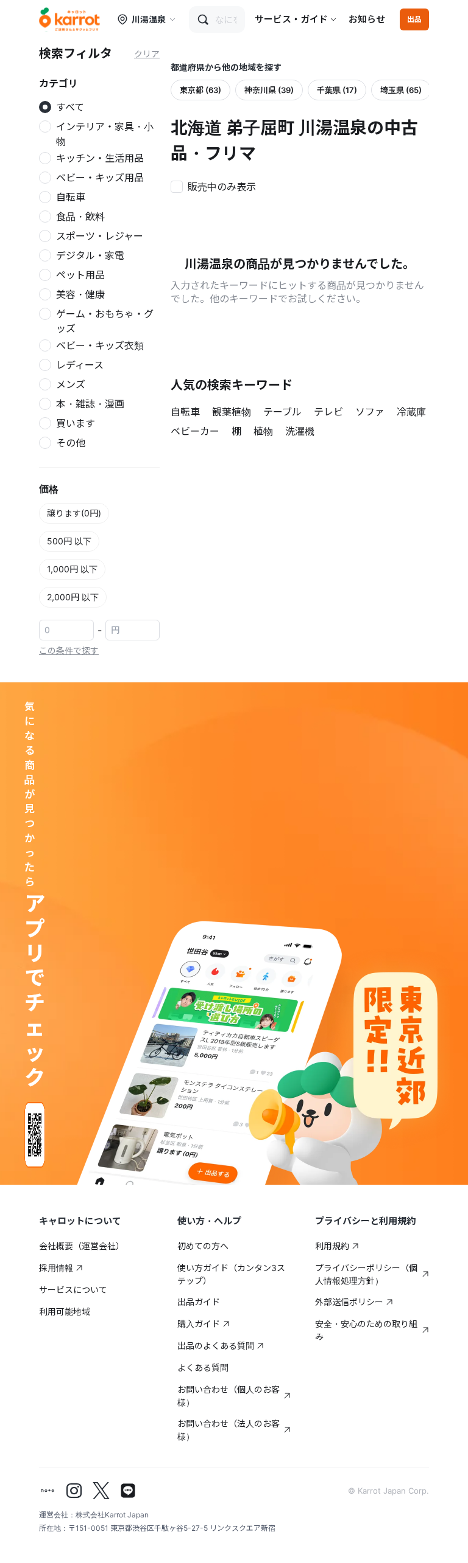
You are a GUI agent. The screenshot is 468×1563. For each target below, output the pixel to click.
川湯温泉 (149, 19)
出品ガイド (198, 1302)
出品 (414, 19)
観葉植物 (231, 412)
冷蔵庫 (411, 412)
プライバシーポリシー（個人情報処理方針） (366, 1274)
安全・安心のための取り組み (366, 1330)
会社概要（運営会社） (81, 1246)
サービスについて (73, 1289)
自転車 (185, 412)
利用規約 (332, 1246)
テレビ (328, 412)
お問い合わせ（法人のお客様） (228, 1429)
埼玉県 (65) (401, 90)
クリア (147, 54)
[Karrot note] (47, 1490)
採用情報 (56, 1268)
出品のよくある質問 (215, 1345)
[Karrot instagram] (74, 1490)
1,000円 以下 (72, 569)
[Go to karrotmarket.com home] (69, 19)
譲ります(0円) (74, 513)
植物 (263, 431)
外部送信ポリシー (349, 1302)
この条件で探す (69, 650)
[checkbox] (217, 185)
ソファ (370, 412)
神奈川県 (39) (269, 90)
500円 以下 (69, 541)
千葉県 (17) (337, 90)
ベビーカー (195, 431)
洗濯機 (299, 431)
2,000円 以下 (73, 597)
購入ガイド (198, 1324)
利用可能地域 (64, 1311)
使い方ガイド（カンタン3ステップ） (231, 1274)
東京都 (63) (200, 90)
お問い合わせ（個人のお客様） (228, 1395)
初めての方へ (203, 1246)
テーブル (282, 412)
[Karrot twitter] (101, 1490)
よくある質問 (203, 1367)
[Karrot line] (127, 1490)
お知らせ (367, 19)
